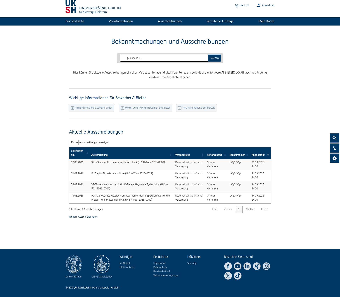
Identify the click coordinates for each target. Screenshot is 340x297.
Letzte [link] (264, 209)
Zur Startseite (75, 21)
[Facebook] (228, 266)
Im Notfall (125, 263)
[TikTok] (238, 276)
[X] (228, 276)
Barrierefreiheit (161, 271)
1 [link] (239, 209)
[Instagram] (266, 266)
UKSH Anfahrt (127, 267)
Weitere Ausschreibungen (83, 216)
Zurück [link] (228, 209)
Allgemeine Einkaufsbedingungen (94, 108)
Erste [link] (215, 209)
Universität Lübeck (102, 276)
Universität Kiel (74, 276)
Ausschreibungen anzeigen (94, 142)
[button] (87, 153)
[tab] (74, 21)
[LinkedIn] (247, 266)
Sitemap (192, 263)
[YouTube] (238, 266)
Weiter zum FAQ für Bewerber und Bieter (147, 108)
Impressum (159, 263)
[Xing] (257, 266)
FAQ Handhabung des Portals (199, 108)
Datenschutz (160, 267)
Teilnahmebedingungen (166, 275)
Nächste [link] (250, 209)
